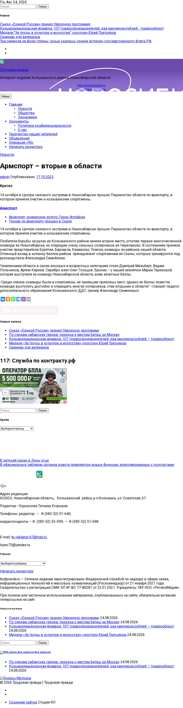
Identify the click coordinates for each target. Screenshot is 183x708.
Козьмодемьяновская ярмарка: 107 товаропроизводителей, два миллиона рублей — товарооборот (91, 339)
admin (4, 177)
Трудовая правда (14, 70)
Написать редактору (26, 147)
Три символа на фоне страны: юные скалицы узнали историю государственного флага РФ (76, 41)
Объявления (19, 138)
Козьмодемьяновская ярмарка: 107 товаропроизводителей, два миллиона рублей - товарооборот (82, 28)
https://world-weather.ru (91, 85)
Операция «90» (21, 142)
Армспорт (8, 208)
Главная (15, 104)
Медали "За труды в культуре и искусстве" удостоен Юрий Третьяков (58, 33)
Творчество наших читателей (33, 134)
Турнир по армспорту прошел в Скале (40, 221)
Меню (6, 96)
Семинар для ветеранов (20, 37)
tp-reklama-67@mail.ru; (29, 537)
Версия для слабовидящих (33, 310)
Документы (19, 121)
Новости (25, 109)
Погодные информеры (91, 89)
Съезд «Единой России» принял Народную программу (45, 24)
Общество (26, 113)
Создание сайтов (23, 702)
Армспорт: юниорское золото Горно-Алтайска (47, 217)
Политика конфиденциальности (44, 125)
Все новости (43, 652)
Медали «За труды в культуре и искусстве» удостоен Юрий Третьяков (67, 343)
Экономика (27, 117)
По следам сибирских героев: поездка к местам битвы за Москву (64, 335)
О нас (22, 130)
